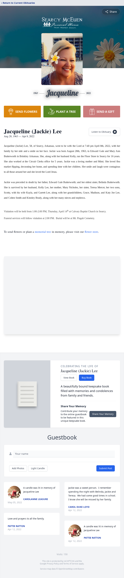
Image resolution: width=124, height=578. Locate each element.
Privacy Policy (53, 563)
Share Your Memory (103, 413)
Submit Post (105, 468)
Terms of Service (70, 563)
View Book (68, 377)
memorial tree (43, 232)
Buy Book (87, 377)
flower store (91, 232)
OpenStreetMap (65, 568)
